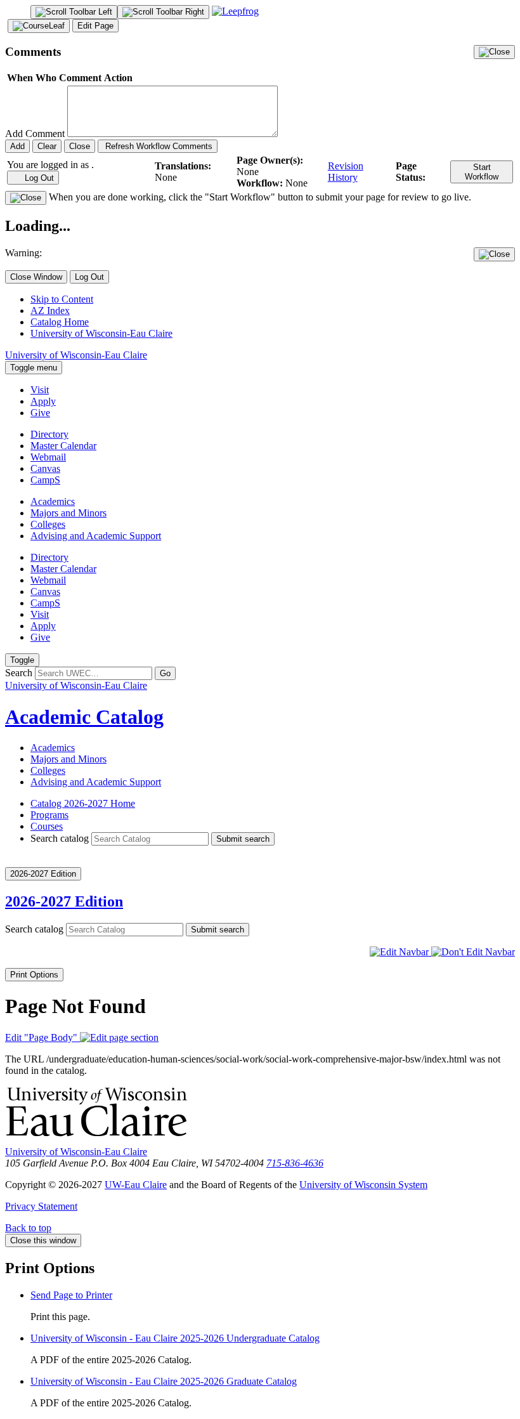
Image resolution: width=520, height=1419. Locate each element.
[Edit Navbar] (400, 951)
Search (18, 672)
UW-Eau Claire (136, 1184)
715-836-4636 (294, 1163)
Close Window (36, 277)
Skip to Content (61, 299)
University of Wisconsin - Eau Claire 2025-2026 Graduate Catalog (163, 1381)
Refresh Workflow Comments (157, 146)
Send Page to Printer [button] (71, 1295)
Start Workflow (481, 171)
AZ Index (50, 310)
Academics (52, 501)
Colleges (47, 524)
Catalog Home (59, 322)
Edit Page (95, 25)
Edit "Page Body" (42, 1037)
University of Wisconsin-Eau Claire (101, 333)
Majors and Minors (68, 512)
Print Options (34, 974)
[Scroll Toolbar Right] (163, 12)
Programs (49, 814)
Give (40, 412)
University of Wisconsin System (363, 1184)
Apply (43, 401)
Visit (39, 389)
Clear (46, 146)
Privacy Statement (41, 1206)
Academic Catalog (84, 716)
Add (17, 146)
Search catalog (59, 838)
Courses (46, 826)
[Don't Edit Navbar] (473, 951)
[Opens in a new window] (235, 11)
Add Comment (35, 133)
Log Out (38, 178)
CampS (45, 479)
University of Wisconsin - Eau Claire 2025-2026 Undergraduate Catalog (175, 1338)
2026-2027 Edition (64, 901)
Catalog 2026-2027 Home (82, 803)
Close (79, 146)
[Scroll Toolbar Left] (73, 12)
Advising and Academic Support (95, 535)
